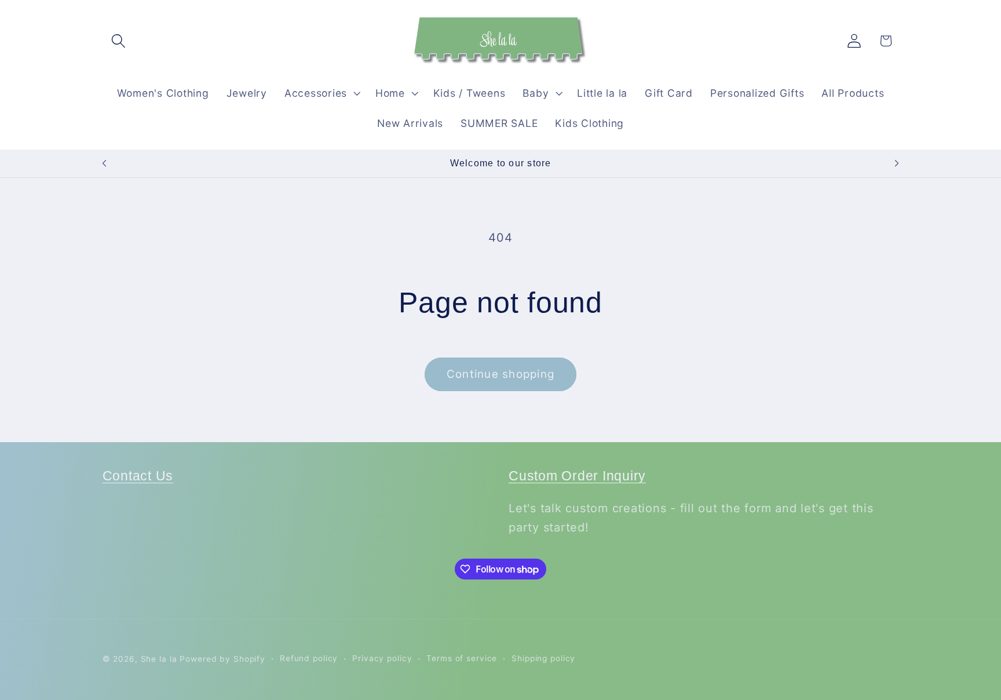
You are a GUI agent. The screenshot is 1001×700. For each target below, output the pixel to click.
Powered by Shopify (222, 658)
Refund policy (309, 658)
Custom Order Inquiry (577, 476)
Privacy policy (382, 658)
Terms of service (461, 658)
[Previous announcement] (104, 163)
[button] (118, 41)
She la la (159, 658)
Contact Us (138, 476)
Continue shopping (500, 374)
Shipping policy (543, 658)
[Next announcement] (896, 163)
